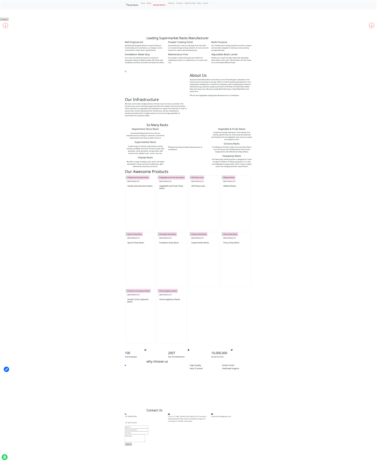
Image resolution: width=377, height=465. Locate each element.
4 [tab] (190, 35)
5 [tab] (193, 35)
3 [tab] (187, 35)
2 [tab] (184, 35)
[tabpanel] (188, 19)
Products (179, 3)
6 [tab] (196, 35)
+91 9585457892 (131, 416)
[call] (6, 369)
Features (171, 3)
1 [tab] (181, 35)
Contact (205, 3)
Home (143, 3)
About (149, 3)
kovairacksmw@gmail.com (221, 416)
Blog (199, 3)
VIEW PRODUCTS (133, 181)
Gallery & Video (190, 3)
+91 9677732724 (131, 423)
